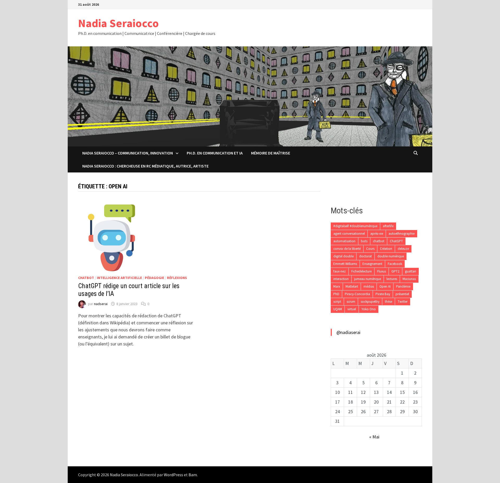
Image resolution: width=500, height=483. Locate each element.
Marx (336, 286)
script (337, 301)
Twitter (403, 301)
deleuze (403, 248)
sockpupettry (370, 301)
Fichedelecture (361, 271)
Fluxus (381, 271)
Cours (370, 248)
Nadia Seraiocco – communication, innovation (127, 153)
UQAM (337, 309)
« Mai (374, 437)
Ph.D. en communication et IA (215, 153)
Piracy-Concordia (357, 294)
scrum (351, 301)
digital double (343, 256)
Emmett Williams (345, 264)
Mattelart (352, 286)
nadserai (101, 303)
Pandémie (403, 286)
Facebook (395, 264)
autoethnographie (402, 233)
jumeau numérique (367, 279)
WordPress (173, 474)
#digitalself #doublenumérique (355, 226)
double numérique (390, 256)
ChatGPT (396, 241)
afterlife (388, 226)
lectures (391, 279)
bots (364, 241)
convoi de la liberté (347, 248)
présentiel (402, 294)
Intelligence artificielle (119, 277)
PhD (336, 294)
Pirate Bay (383, 294)
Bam (193, 474)
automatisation (344, 241)
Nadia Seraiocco (118, 23)
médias (369, 286)
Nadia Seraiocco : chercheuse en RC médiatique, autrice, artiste (145, 166)
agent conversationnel (349, 233)
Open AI (385, 286)
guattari (410, 271)
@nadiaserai (348, 332)
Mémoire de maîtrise (270, 153)
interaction (341, 279)
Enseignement (372, 264)
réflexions (177, 277)
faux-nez (339, 271)
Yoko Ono (368, 309)
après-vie (376, 233)
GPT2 (395, 271)
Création (386, 248)
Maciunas (409, 279)
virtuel (351, 309)
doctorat (365, 256)
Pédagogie (154, 277)
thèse (388, 301)
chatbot (86, 277)
